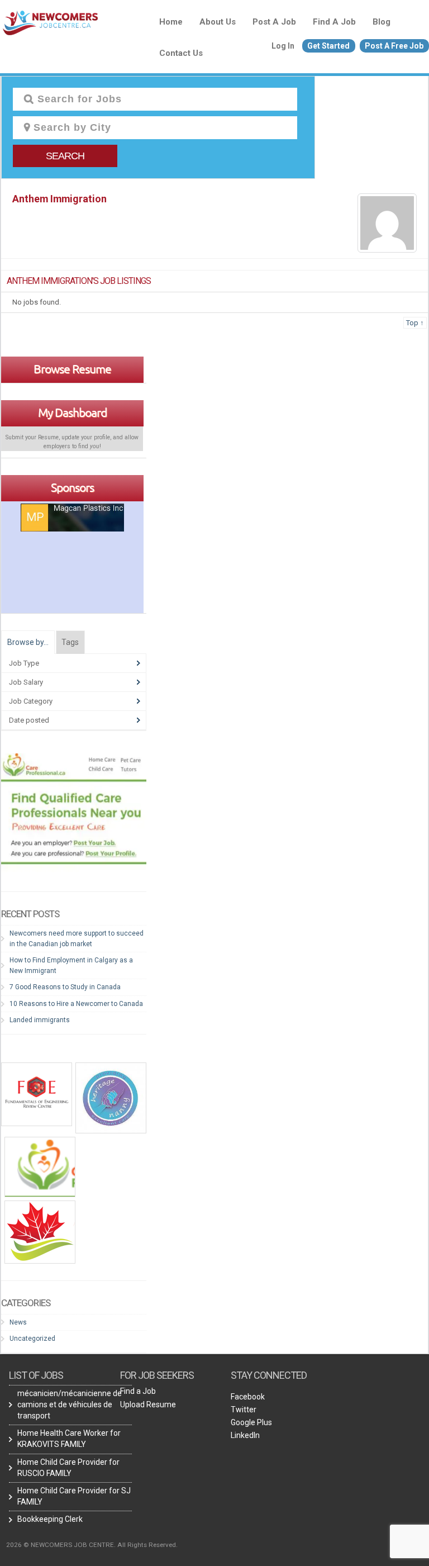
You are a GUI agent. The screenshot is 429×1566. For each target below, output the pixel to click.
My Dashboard (72, 412)
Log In (282, 45)
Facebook (248, 1396)
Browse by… (28, 642)
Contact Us (181, 53)
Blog (381, 22)
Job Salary (26, 682)
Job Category (31, 701)
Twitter (243, 1409)
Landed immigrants (40, 1020)
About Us (217, 22)
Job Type (24, 663)
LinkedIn (245, 1435)
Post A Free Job (394, 45)
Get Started (328, 45)
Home (171, 22)
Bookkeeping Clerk (50, 1519)
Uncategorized (32, 1338)
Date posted (29, 720)
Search (65, 156)
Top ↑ (415, 323)
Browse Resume (72, 369)
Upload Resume (148, 1404)
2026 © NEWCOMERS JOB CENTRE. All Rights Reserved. (92, 1545)
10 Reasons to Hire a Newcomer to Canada (76, 1004)
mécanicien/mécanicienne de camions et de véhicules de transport (69, 1404)
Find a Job (334, 22)
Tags (70, 642)
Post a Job (274, 22)
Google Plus (251, 1422)
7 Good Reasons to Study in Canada (65, 987)
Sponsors (72, 487)
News (18, 1322)
